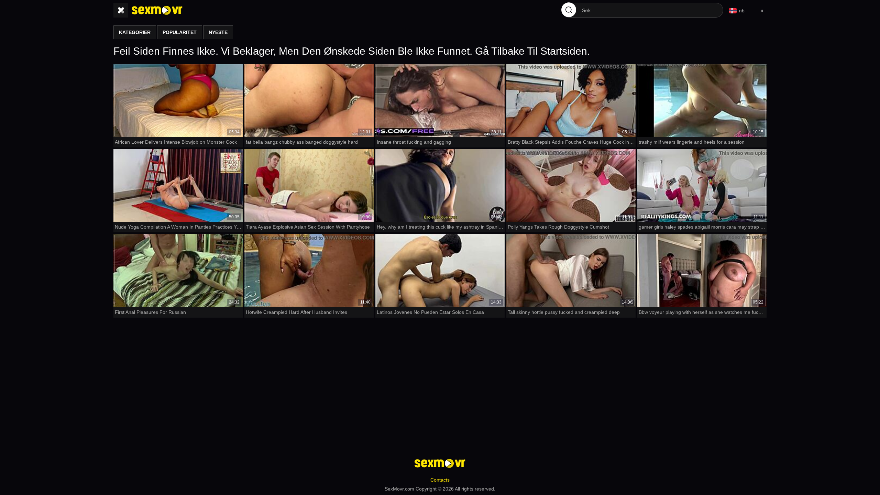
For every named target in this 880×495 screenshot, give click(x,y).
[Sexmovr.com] (157, 10)
